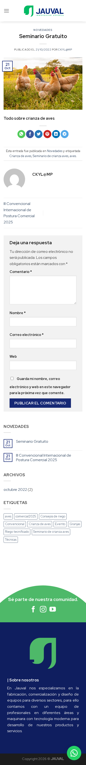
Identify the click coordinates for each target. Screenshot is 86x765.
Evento (60, 524)
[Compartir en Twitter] (39, 134)
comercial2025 (26, 516)
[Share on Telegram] (65, 134)
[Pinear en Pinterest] (47, 134)
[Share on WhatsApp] (21, 134)
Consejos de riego (52, 516)
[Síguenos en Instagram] (43, 609)
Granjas (75, 524)
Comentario (21, 271)
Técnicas (10, 540)
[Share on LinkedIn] (56, 134)
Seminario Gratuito (32, 441)
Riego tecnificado (17, 532)
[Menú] (6, 11)
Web (13, 356)
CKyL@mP (65, 49)
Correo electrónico (26, 334)
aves (73, 156)
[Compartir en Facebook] (30, 134)
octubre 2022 (15, 489)
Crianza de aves (20, 156)
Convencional (14, 524)
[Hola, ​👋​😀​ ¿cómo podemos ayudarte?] (74, 753)
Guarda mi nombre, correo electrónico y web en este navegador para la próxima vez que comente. (40, 385)
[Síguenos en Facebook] (33, 609)
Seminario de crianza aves (50, 156)
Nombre (18, 313)
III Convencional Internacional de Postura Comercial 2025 (43, 457)
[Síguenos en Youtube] (52, 609)
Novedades (42, 30)
